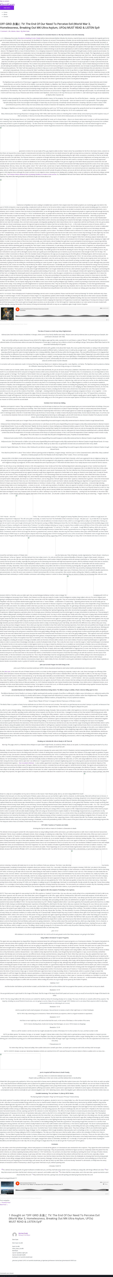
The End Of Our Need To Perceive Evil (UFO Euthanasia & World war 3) (26, 1198)
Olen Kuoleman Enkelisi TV (5, 1198)
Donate (6, 16)
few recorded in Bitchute (26, 763)
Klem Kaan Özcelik (23, 1233)
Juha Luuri (7, 671)
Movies (13, 31)
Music (18, 31)
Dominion (25, 324)
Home (5, 12)
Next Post (4, 1204)
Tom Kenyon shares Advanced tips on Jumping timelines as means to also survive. (32, 174)
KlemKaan (7, 4)
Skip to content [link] (4, 1)
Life (9, 31)
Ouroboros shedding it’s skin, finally (29, 38)
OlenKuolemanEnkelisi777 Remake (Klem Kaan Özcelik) (11, 324)
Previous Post (5, 1202)
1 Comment (3, 31)
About (5, 14)
